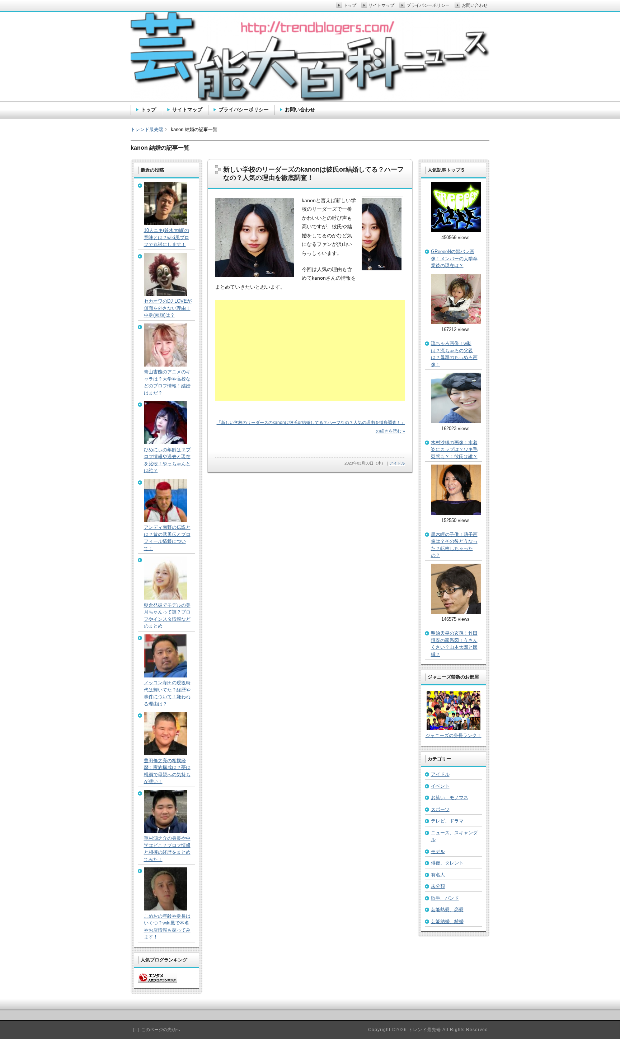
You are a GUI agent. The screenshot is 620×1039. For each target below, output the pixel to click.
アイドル (397, 463)
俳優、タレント (447, 863)
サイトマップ (187, 109)
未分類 (438, 886)
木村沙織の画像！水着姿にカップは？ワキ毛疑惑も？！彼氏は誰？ (454, 449)
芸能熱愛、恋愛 (447, 909)
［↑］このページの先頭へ (155, 1029)
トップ (148, 109)
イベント (440, 786)
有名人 (438, 874)
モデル (438, 851)
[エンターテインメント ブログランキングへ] (157, 981)
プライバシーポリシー (244, 109)
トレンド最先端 (147, 129)
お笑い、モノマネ (449, 797)
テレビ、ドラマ (447, 821)
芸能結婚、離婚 (447, 921)
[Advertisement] (310, 350)
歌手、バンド (445, 898)
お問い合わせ (300, 109)
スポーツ (440, 809)
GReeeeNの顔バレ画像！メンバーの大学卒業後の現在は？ (454, 258)
